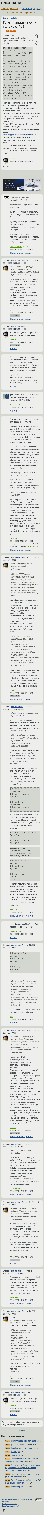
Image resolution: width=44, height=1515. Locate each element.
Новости (5, 8)
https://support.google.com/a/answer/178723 (21, 135)
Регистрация (28, 8)
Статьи (4, 12)
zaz (11, 538)
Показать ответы (17, 916)
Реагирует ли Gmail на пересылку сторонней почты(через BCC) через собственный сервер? (22, 1467)
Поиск (36, 12)
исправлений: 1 (31, 383)
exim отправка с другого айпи (23, 1441)
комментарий (17, 260)
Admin (14, 18)
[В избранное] (36, 36)
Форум (12, 12)
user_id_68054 (16, 247)
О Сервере (6, 1499)
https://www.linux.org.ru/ (10, 1506)
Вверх (38, 1500)
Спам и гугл (16, 1455)
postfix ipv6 (15, 1452)
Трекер (28, 12)
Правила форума (17, 1499)
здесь (22, 626)
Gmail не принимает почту (22, 1448)
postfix (13, 31)
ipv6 (7, 31)
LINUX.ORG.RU (11, 3)
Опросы (20, 12)
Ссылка (6, 167)
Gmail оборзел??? (18, 1487)
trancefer (13, 405)
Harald (12, 931)
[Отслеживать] (36, 43)
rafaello (13, 159)
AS (11, 375)
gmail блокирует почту (20, 1445)
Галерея (14, 8)
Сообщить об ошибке (9, 1504)
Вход (39, 8)
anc (11, 1017)
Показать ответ (16, 253)
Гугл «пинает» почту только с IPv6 (20, 24)
